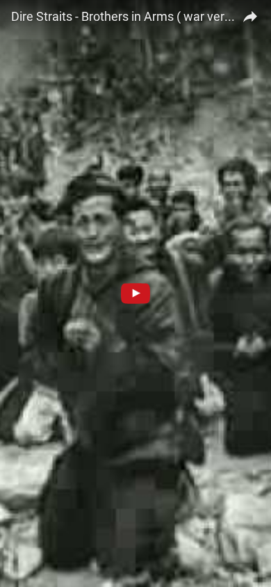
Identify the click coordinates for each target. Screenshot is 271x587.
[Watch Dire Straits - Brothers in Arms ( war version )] (135, 293)
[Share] (250, 14)
